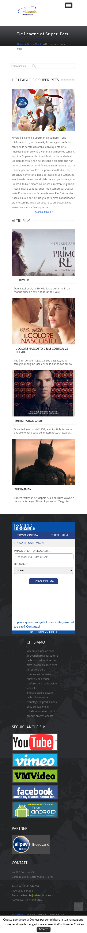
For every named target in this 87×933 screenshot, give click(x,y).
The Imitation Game (28, 420)
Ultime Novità (34, 44)
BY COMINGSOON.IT (43, 632)
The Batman (23, 489)
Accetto (43, 929)
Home (20, 44)
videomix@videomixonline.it (36, 895)
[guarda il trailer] (43, 211)
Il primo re (22, 280)
